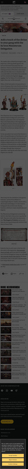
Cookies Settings (12, 464)
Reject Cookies (13, 459)
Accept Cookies (13, 455)
